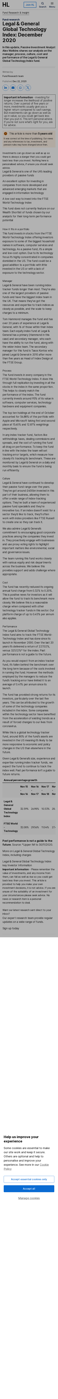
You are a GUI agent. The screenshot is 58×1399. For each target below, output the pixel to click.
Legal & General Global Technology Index (11, 809)
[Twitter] (28, 88)
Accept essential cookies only (29, 1179)
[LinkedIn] (5, 88)
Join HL (30, 4)
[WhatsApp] (20, 88)
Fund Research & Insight (15, 12)
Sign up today (10, 928)
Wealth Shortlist (11, 212)
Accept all (29, 1188)
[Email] (13, 88)
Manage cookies (29, 1198)
